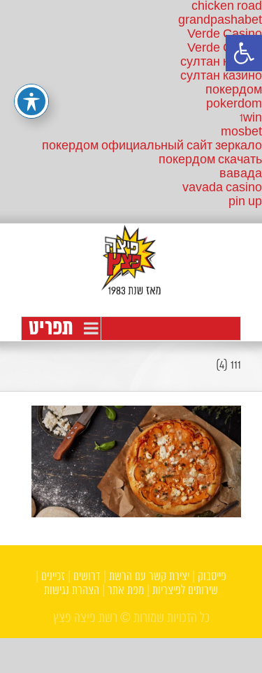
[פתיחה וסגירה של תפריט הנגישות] (31, 101)
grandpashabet (220, 20)
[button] (244, 53)
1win (251, 118)
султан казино (221, 62)
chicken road (226, 6)
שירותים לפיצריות (185, 591)
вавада (240, 174)
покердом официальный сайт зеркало (152, 146)
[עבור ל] (131, 328)
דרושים (87, 577)
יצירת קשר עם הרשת (149, 577)
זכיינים (53, 577)
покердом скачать (210, 160)
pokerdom (234, 104)
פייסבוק (212, 577)
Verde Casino (224, 34)
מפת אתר (126, 591)
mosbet (241, 132)
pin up (245, 202)
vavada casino (222, 188)
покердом (233, 90)
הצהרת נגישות (71, 591)
